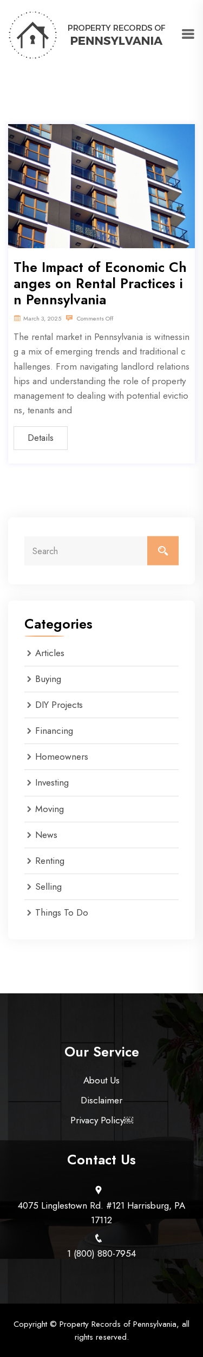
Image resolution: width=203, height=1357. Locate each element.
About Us (101, 1080)
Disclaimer (101, 1100)
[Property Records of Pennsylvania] (87, 34)
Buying (48, 678)
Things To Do (61, 912)
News (46, 834)
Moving (49, 808)
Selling (48, 886)
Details (41, 437)
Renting (49, 860)
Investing (52, 782)
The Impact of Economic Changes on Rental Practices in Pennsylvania (100, 283)
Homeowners (61, 756)
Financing (54, 730)
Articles (49, 652)
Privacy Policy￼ (101, 1120)
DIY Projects (59, 704)
